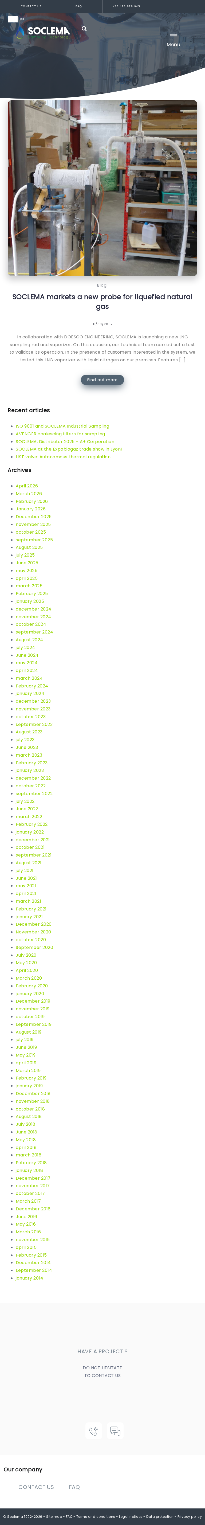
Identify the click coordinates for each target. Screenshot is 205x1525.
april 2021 (26, 893)
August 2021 (29, 863)
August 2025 (29, 547)
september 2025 (34, 540)
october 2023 (31, 717)
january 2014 (29, 1278)
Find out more (102, 379)
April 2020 (27, 970)
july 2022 (25, 801)
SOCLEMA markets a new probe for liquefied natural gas (103, 301)
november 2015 (33, 1240)
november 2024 (33, 617)
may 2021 (26, 886)
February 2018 (31, 1163)
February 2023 (32, 763)
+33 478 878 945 (126, 6)
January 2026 (31, 509)
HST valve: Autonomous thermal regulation (63, 457)
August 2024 (29, 640)
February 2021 (31, 909)
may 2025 (26, 571)
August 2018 (29, 1116)
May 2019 (26, 1055)
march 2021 (28, 901)
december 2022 (33, 778)
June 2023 (27, 747)
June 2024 (27, 655)
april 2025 (27, 578)
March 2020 (29, 978)
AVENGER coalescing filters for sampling (60, 434)
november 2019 (33, 1009)
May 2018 (26, 1140)
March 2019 (28, 1071)
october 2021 (30, 847)
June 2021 (26, 878)
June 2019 (26, 1047)
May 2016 (26, 1224)
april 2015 (26, 1247)
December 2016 (33, 1209)
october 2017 (30, 1193)
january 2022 (30, 832)
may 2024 (27, 663)
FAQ (79, 6)
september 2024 (34, 632)
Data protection (160, 1516)
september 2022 (34, 794)
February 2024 (32, 686)
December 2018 (33, 1093)
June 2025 (27, 563)
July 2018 (26, 1124)
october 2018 (30, 1109)
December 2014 (33, 1263)
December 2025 (34, 517)
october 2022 (31, 786)
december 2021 (33, 840)
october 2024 (31, 624)
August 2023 (29, 732)
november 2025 (33, 524)
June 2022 (27, 809)
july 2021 (25, 870)
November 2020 (33, 932)
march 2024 (29, 678)
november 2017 (33, 1186)
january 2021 (29, 917)
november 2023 (33, 709)
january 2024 (30, 693)
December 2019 (33, 1001)
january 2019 (29, 1086)
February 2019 (31, 1078)
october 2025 (31, 532)
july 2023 (25, 740)
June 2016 (26, 1217)
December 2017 (33, 1178)
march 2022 (29, 817)
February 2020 (32, 986)
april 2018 (26, 1147)
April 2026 (27, 486)
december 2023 (33, 701)
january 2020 (30, 994)
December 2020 (34, 924)
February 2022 (32, 824)
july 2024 (25, 647)
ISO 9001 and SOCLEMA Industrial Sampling (62, 426)
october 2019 (30, 1017)
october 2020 (31, 940)
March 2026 (29, 494)
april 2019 (26, 1063)
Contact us (31, 6)
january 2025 (30, 601)
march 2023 (29, 755)
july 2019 (25, 1040)
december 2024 (34, 609)
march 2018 (28, 1155)
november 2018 (33, 1101)
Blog (102, 285)
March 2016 (28, 1232)
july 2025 (25, 555)
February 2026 (32, 501)
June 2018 (26, 1132)
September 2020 (34, 947)
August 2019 (29, 1032)
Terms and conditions (95, 1516)
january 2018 (29, 1170)
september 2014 (34, 1270)
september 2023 (34, 724)
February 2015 (31, 1255)
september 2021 (34, 855)
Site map (54, 1516)
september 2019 (34, 1024)
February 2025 (32, 594)
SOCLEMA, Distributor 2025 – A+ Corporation (65, 442)
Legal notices (131, 1516)
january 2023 (30, 770)
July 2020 (26, 955)
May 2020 (26, 963)
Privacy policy (190, 1516)
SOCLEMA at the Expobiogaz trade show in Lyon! (69, 449)
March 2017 (28, 1201)
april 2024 (27, 670)
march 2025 (29, 586)
